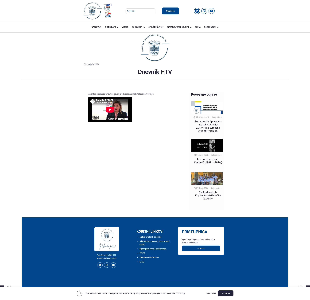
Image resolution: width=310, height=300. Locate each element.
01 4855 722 (110, 255)
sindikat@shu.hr (109, 258)
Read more (211, 293)
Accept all (226, 293)
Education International (149, 257)
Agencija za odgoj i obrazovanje (153, 249)
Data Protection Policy (175, 293)
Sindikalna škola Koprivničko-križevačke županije (208, 195)
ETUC (142, 262)
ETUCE (143, 253)
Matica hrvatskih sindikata (150, 237)
